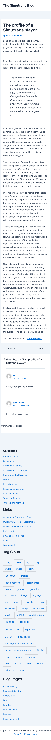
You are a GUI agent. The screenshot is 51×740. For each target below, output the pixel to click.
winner (39, 663)
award (8, 569)
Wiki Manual (9, 545)
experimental (32, 582)
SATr (15, 375)
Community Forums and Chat (17, 517)
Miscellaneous (10, 484)
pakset (10, 621)
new (42, 602)
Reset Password (11, 719)
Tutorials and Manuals (13, 503)
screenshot (13, 629)
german (21, 589)
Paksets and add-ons (13, 489)
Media (6, 479)
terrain (19, 657)
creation (24, 576)
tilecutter (31, 657)
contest (10, 575)
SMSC (40, 650)
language (36, 595)
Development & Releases (15, 475)
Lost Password (10, 709)
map (7, 602)
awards (20, 569)
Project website (10, 531)
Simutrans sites (10, 493)
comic (31, 569)
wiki (29, 663)
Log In (6, 700)
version (18, 663)
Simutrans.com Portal (13, 536)
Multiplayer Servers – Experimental (19, 522)
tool (7, 663)
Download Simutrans (13, 691)
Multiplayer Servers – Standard (17, 526)
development (12, 582)
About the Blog (10, 686)
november (10, 608)
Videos (6, 540)
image (24, 595)
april (39, 562)
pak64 (8, 615)
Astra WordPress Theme (25, 734)
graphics (34, 589)
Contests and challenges (15, 470)
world (22, 670)
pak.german (39, 608)
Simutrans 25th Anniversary (19, 643)
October (24, 608)
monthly (30, 602)
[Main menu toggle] (45, 6)
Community (8, 461)
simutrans (23, 636)
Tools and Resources (13, 498)
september (30, 629)
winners (9, 670)
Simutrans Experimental (18, 650)
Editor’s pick (9, 695)
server (8, 637)
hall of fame (10, 595)
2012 (29, 562)
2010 (7, 562)
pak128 (20, 615)
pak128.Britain (36, 615)
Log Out (7, 705)
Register (7, 714)
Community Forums (12, 465)
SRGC (7, 657)
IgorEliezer (18, 402)
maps (17, 602)
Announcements (11, 456)
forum (8, 589)
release (24, 621)
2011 (18, 562)
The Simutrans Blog (18, 5)
